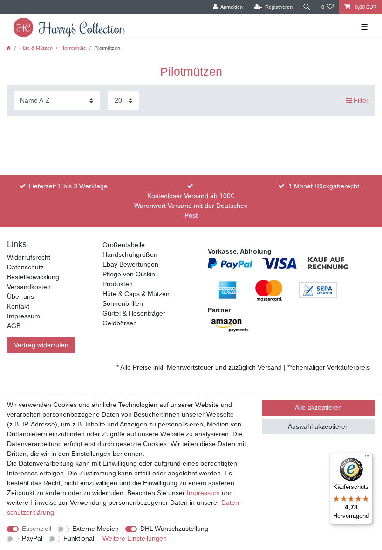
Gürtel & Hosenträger (133, 313)
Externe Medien (95, 528)
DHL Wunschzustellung (174, 528)
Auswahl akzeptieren (318, 426)
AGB (13, 326)
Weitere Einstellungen (134, 538)
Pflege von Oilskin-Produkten (129, 279)
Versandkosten (29, 286)
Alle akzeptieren (318, 407)
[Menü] (367, 458)
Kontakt (18, 306)
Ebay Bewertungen (130, 264)
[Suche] (307, 7)
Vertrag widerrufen (41, 345)
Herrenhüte (73, 48)
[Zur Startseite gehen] (9, 48)
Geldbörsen (119, 323)
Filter (360, 100)
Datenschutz (25, 267)
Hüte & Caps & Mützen (136, 293)
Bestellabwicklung (33, 277)
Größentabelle (123, 244)
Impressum (23, 316)
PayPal (32, 538)
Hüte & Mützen (36, 48)
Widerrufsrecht (28, 257)
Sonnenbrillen (122, 303)
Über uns (20, 296)
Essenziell (36, 528)
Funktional (78, 538)
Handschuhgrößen (129, 254)
